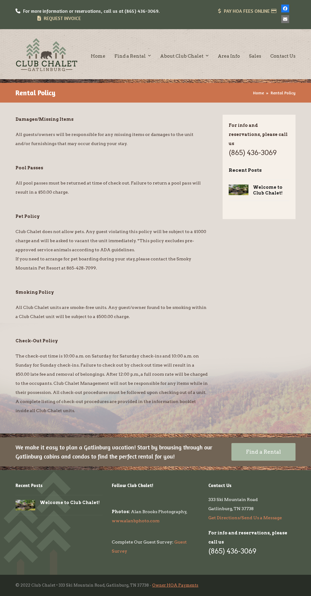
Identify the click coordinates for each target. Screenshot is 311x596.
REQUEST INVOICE (62, 18)
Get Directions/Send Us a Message (245, 517)
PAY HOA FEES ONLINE (247, 11)
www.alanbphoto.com (135, 520)
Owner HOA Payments (175, 585)
